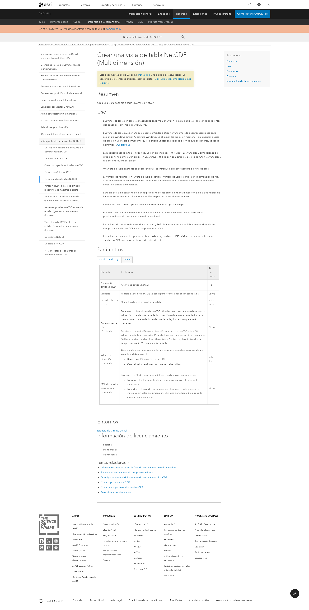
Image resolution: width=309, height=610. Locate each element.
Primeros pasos (59, 21)
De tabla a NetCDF (54, 243)
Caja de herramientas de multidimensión (133, 44)
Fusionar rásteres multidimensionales (60, 120)
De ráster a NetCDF (54, 237)
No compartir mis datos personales (233, 600)
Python (129, 21)
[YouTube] (56, 547)
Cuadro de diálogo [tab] (109, 259)
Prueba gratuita (222, 13)
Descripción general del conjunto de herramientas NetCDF (63, 149)
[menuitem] (85, 526)
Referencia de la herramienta (103, 21)
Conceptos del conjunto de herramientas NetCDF (60, 252)
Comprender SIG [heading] (142, 516)
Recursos (181, 13)
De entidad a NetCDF (55, 158)
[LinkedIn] (56, 541)
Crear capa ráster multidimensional (58, 100)
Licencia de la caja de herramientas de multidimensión (60, 67)
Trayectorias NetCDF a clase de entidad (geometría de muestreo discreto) (61, 226)
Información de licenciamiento (243, 81)
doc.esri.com (113, 28)
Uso (228, 66)
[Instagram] (49, 547)
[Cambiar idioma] (258, 4)
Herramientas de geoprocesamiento (90, 44)
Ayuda (77, 21)
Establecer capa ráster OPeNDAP (57, 106)
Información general (140, 13)
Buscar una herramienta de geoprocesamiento (127, 472)
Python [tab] (127, 259)
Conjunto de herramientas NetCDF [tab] (62, 141)
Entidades (164, 13)
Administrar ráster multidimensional (59, 113)
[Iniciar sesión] (268, 4)
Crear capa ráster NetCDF (57, 172)
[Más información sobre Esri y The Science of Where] (49, 525)
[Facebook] (41, 541)
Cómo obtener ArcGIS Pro (252, 13)
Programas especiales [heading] (206, 516)
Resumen (231, 61)
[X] (49, 541)
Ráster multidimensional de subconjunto (61, 134)
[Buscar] (250, 4)
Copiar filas (123, 144)
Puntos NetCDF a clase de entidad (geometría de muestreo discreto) (62, 187)
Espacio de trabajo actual (112, 430)
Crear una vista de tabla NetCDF (61, 179)
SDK (140, 21)
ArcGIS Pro (45, 13)
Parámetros (232, 71)
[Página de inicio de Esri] (45, 4)
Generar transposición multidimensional (61, 93)
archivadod (144, 74)
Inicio (42, 21)
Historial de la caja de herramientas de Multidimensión (60, 77)
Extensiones (200, 13)
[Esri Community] (41, 547)
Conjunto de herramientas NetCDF (176, 44)
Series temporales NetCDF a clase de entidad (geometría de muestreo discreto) (63, 211)
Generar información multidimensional (60, 86)
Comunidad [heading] (109, 516)
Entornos (231, 76)
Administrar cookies (198, 600)
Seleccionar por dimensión (55, 127)
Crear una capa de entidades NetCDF (63, 165)
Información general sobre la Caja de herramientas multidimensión (60, 56)
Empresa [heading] (168, 516)
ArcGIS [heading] (75, 516)
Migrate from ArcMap (160, 21)
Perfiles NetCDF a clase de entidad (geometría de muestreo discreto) (62, 198)
